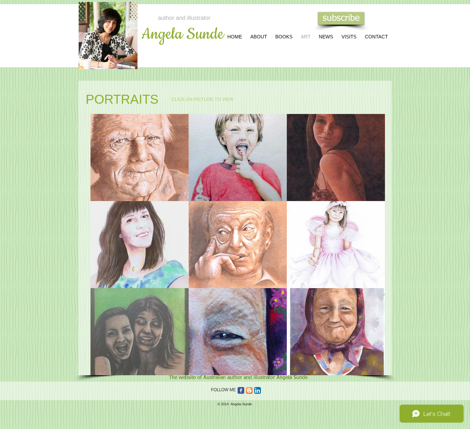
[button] (139, 157)
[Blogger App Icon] (249, 390)
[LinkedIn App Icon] (257, 390)
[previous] (104, 250)
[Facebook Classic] (241, 390)
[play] (372, 370)
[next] (371, 250)
